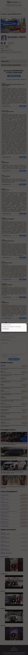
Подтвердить (6, 328)
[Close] (27, 323)
